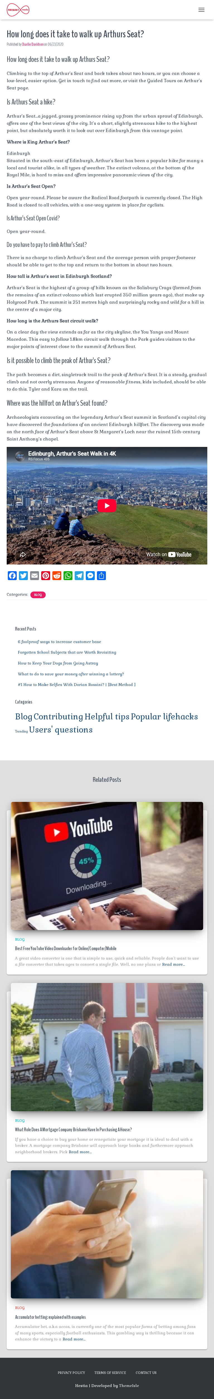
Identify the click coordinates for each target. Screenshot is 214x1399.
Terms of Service (110, 1373)
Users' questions (61, 729)
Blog (38, 595)
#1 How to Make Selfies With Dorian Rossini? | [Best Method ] (77, 684)
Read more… (173, 964)
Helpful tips (107, 716)
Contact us (146, 1373)
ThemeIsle (129, 1385)
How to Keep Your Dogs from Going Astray (58, 663)
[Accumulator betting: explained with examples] (107, 1234)
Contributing (58, 716)
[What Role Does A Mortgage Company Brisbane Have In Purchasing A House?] (107, 1046)
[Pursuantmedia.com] (20, 10)
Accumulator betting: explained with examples (50, 1317)
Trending (21, 731)
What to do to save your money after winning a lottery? (71, 674)
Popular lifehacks (164, 716)
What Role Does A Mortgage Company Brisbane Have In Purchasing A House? (73, 1129)
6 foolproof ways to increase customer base (59, 641)
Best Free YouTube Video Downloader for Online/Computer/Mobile (65, 948)
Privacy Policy (71, 1373)
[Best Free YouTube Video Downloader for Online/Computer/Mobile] (107, 865)
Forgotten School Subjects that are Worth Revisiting (67, 652)
